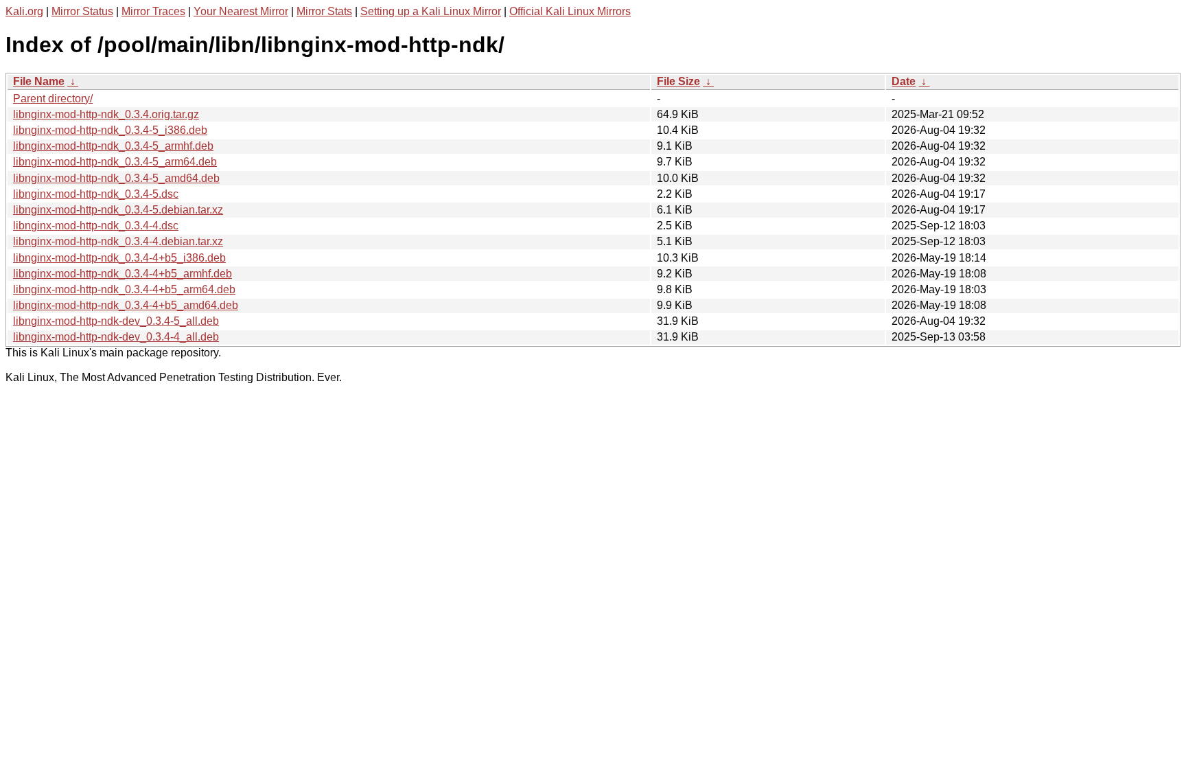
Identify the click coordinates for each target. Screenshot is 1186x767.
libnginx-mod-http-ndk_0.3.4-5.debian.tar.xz (118, 210)
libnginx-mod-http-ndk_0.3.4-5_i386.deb (110, 130)
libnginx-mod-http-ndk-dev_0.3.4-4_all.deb (116, 337)
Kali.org (24, 11)
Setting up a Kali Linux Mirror (430, 11)
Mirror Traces (153, 11)
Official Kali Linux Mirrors (570, 11)
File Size (678, 81)
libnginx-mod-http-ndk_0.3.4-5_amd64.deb (116, 178)
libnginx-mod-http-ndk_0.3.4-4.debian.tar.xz (118, 241)
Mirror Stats (324, 11)
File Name (39, 81)
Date (904, 81)
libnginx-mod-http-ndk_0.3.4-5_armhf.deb (113, 146)
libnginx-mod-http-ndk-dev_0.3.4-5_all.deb (116, 321)
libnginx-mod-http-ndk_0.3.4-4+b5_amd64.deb (125, 305)
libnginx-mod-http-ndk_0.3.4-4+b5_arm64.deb (124, 289)
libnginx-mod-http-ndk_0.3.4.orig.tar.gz (106, 114)
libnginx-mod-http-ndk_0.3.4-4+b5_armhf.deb (122, 273)
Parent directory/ (53, 98)
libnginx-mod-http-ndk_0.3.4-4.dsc (95, 225)
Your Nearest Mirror (241, 11)
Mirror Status (82, 11)
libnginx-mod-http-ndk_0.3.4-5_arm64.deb (115, 162)
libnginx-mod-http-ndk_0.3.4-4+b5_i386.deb (119, 258)
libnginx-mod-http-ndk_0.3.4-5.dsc (95, 194)
